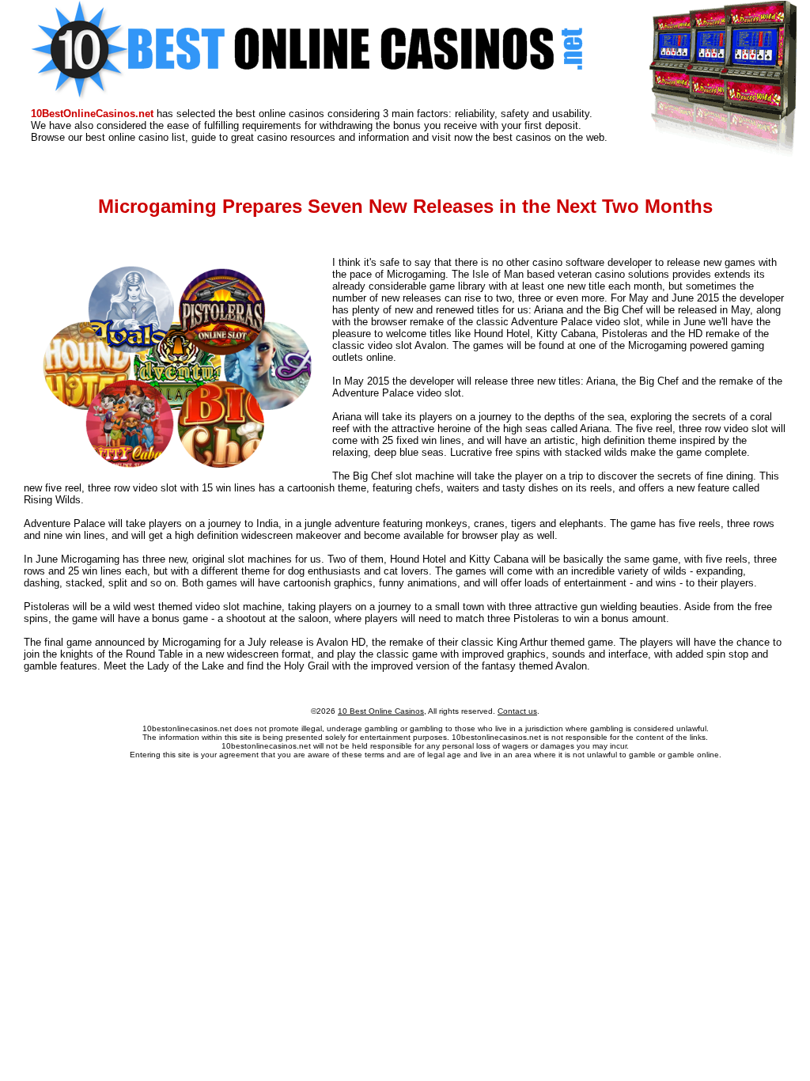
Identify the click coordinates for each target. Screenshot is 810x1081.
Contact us (517, 711)
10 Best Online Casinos (381, 711)
